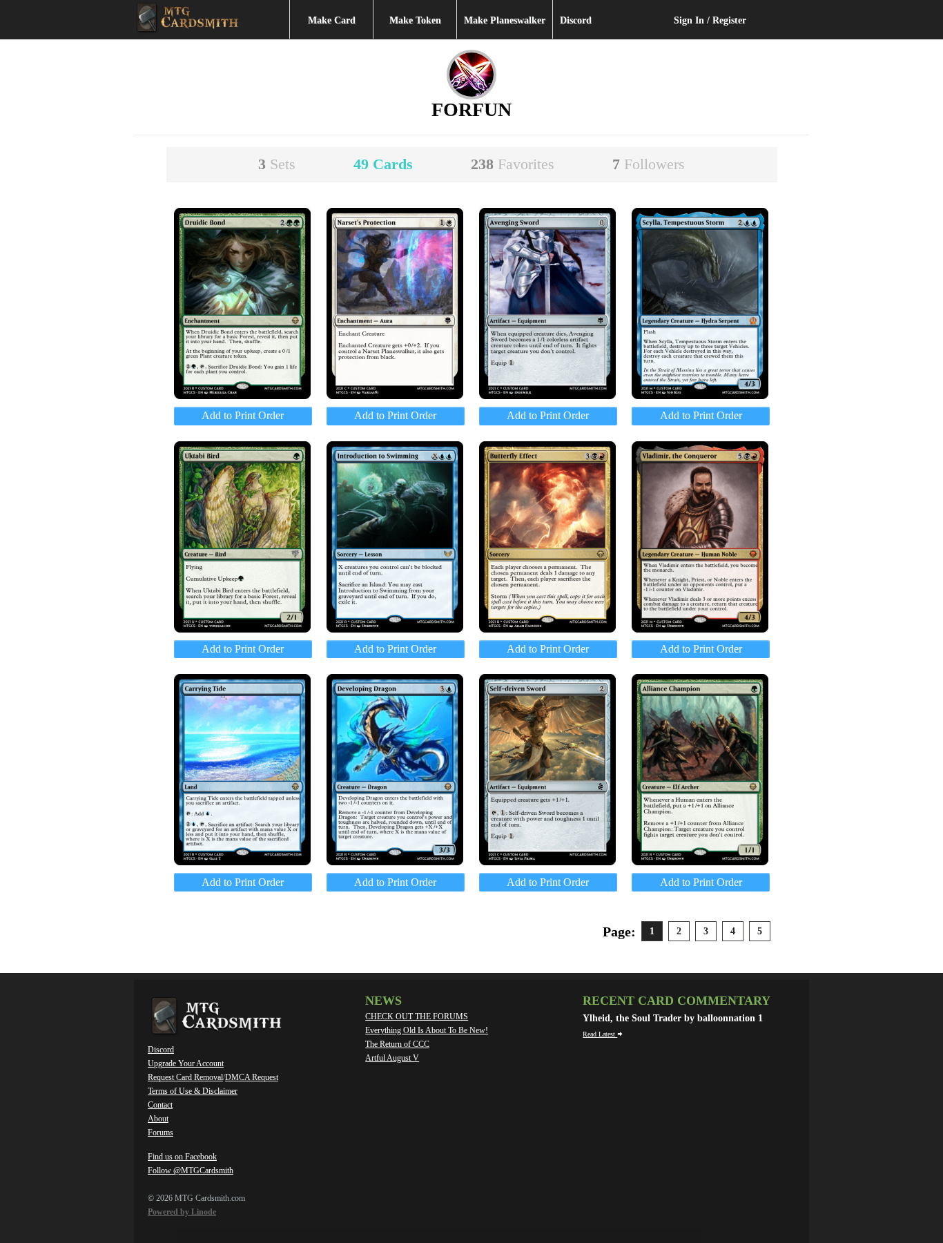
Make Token (415, 20)
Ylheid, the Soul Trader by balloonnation (670, 1018)
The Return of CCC (397, 1044)
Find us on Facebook (182, 1157)
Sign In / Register (710, 20)
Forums (160, 1132)
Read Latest (600, 1034)
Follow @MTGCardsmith (190, 1170)
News (383, 1001)
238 (512, 164)
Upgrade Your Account (186, 1063)
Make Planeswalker (504, 20)
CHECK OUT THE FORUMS (416, 1016)
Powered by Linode (182, 1212)
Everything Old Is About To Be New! (426, 1030)
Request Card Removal (185, 1077)
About (158, 1119)
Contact (160, 1105)
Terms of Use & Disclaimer (192, 1091)
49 (383, 164)
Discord (576, 20)
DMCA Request (251, 1077)
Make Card (332, 20)
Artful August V (392, 1058)
